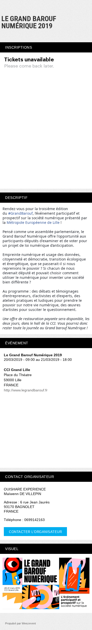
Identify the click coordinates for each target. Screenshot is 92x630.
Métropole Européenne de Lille (33, 222)
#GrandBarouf (20, 213)
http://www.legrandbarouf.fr (26, 390)
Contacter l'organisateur (35, 532)
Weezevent (29, 623)
